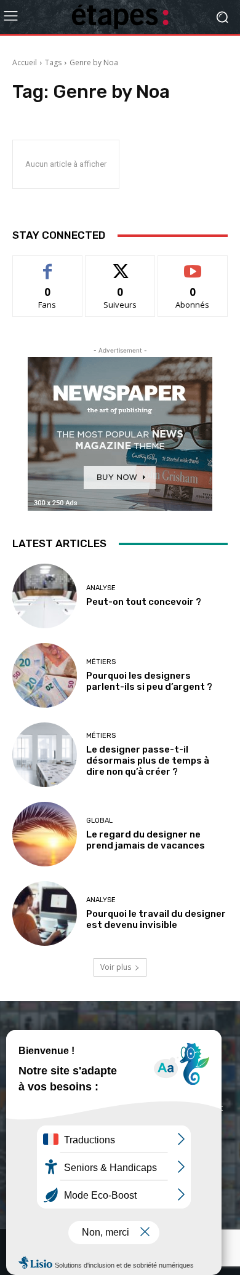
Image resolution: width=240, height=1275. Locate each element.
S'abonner (192, 265)
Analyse (101, 588)
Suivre (120, 265)
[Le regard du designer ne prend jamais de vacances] (44, 834)
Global (99, 820)
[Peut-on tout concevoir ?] (44, 596)
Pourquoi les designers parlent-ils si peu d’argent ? (149, 681)
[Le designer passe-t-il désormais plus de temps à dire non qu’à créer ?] (44, 754)
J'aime (47, 265)
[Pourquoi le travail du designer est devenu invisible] (44, 913)
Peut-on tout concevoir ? (143, 601)
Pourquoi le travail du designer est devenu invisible (156, 919)
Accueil (24, 62)
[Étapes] (120, 17)
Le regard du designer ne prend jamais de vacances (145, 840)
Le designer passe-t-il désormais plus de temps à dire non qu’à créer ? (147, 760)
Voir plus (115, 967)
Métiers (101, 661)
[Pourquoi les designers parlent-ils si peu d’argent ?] (44, 675)
